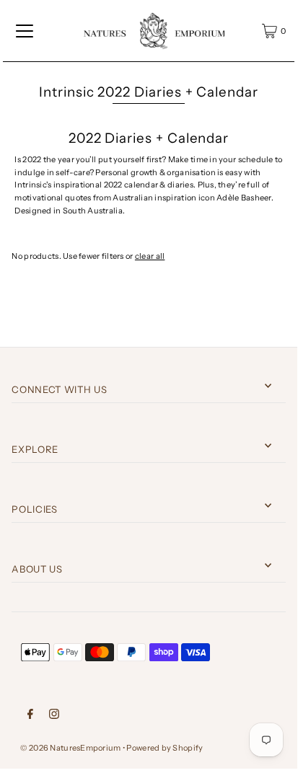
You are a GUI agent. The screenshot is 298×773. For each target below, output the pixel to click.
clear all (150, 256)
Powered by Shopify (164, 748)
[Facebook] (30, 713)
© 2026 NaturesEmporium (70, 748)
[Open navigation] (24, 31)
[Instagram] (54, 713)
